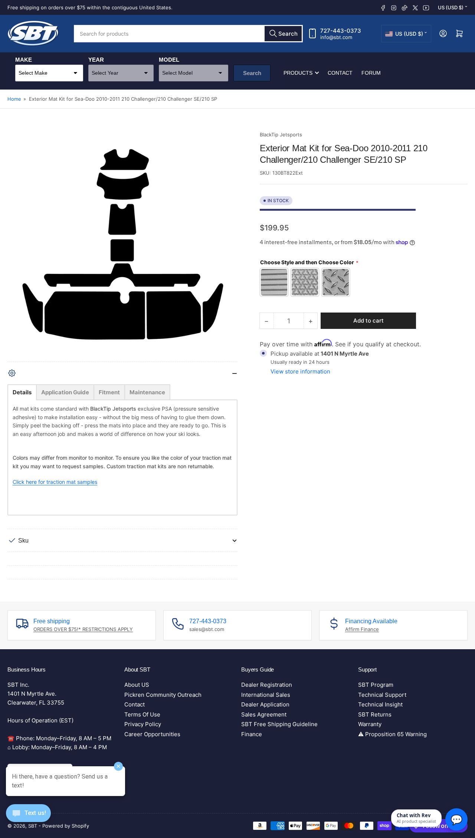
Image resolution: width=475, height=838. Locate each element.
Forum (371, 73)
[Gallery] (122, 246)
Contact (340, 73)
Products (298, 73)
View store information (300, 371)
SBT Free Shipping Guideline (279, 724)
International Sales (265, 694)
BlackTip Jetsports (281, 134)
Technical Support (382, 694)
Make (23, 59)
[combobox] (188, 33)
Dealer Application (265, 704)
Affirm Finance (362, 629)
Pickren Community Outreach (163, 694)
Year (96, 59)
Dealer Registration (266, 684)
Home (14, 99)
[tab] (22, 392)
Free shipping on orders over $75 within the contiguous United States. (90, 7)
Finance (251, 734)
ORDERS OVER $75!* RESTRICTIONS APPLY (83, 629)
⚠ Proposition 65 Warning (392, 734)
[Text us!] (28, 819)
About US (136, 684)
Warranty (369, 724)
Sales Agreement (263, 714)
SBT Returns (375, 714)
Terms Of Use (142, 714)
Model (169, 59)
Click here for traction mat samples (55, 482)
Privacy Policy (142, 724)
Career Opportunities (152, 734)
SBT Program (375, 684)
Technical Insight (380, 704)
